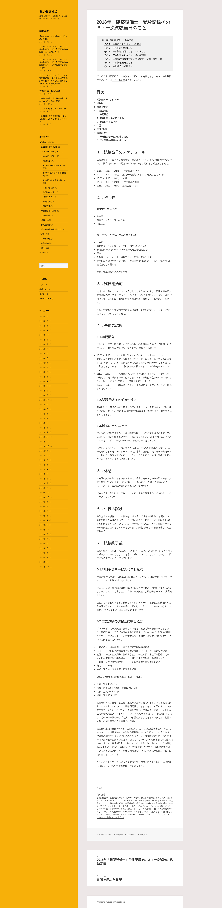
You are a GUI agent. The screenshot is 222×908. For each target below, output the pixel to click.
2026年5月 (43, 325)
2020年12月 (44, 492)
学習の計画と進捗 (48, 211)
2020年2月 (43, 525)
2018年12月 (44, 562)
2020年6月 (43, 506)
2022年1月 (43, 432)
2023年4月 (43, 386)
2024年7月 (43, 349)
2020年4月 (43, 515)
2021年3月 (43, 478)
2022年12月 (44, 400)
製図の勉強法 (48, 192)
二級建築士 (46, 201)
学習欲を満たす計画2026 (49, 91)
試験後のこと (48, 197)
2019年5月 (43, 543)
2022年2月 (43, 427)
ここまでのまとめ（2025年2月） (53, 108)
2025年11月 (44, 335)
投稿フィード (45, 289)
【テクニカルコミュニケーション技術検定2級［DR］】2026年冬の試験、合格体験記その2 (53, 49)
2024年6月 (43, 353)
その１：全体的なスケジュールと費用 (122, 44)
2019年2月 (43, 552)
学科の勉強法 (48, 187)
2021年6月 (43, 464)
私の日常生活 (48, 11)
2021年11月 (44, 441)
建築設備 (45, 243)
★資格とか (44, 142)
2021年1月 (43, 488)
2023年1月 (43, 395)
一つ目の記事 (118, 80)
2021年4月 (43, 474)
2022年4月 (43, 423)
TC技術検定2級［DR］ (50, 151)
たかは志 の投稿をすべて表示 (109, 817)
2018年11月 (44, 566)
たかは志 (119, 834)
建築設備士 (46, 215)
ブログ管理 (46, 238)
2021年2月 (43, 483)
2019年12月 (44, 529)
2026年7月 (43, 321)
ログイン (43, 284)
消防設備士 (46, 224)
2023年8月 (43, 367)
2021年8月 (43, 455)
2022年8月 (43, 409)
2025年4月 (43, 339)
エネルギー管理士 (48, 156)
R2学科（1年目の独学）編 (54, 165)
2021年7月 (43, 460)
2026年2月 (43, 330)
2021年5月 (43, 469)
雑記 (43, 248)
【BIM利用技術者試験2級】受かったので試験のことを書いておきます (53, 119)
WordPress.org (46, 298)
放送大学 (45, 220)
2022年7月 (43, 413)
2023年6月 (43, 376)
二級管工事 (46, 206)
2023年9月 (43, 363)
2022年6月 (43, 418)
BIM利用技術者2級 (49, 147)
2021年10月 (44, 446)
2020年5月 (43, 511)
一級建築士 (46, 160)
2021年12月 (44, 437)
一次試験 (143, 834)
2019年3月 (43, 548)
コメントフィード (46, 294)
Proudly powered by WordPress (111, 902)
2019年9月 (43, 534)
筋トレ (42, 252)
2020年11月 (44, 497)
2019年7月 (43, 539)
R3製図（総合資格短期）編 (54, 180)
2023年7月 (43, 372)
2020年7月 (43, 502)
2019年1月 (43, 557)
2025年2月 (43, 344)
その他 (42, 234)
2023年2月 (43, 390)
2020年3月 (43, 520)
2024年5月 (43, 358)
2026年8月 (43, 316)
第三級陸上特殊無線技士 (51, 229)
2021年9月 (43, 451)
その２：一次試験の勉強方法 (118, 47)
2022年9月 (43, 404)
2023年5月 (43, 381)
